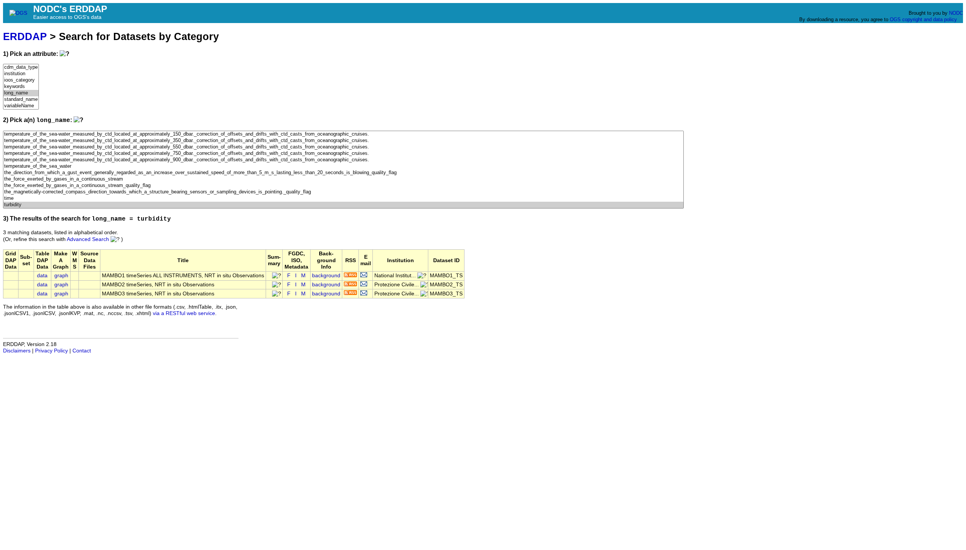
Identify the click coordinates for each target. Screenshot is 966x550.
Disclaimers (17, 351)
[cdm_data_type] (20, 67)
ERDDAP (25, 36)
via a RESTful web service (184, 313)
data (42, 275)
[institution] (20, 74)
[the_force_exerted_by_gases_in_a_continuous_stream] (343, 179)
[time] (343, 198)
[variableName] (20, 106)
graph (61, 275)
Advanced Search (88, 239)
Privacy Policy (51, 351)
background (326, 275)
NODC (956, 13)
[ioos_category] (20, 80)
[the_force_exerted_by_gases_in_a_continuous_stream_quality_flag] (343, 185)
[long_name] (20, 93)
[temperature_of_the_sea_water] (343, 166)
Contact (81, 351)
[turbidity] (343, 205)
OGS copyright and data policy (923, 19)
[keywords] (20, 86)
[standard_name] (20, 99)
